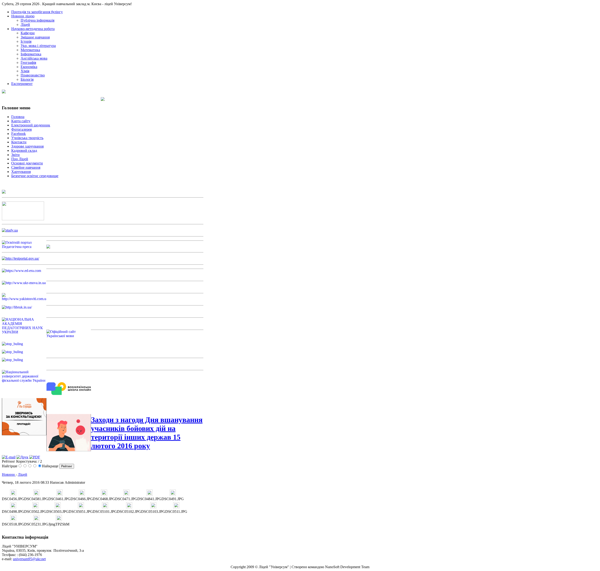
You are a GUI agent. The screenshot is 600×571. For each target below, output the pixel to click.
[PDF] (34, 457)
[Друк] (22, 457)
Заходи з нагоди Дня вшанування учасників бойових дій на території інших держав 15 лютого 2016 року (146, 432)
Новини (9, 474)
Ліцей (22, 474)
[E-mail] (8, 457)
